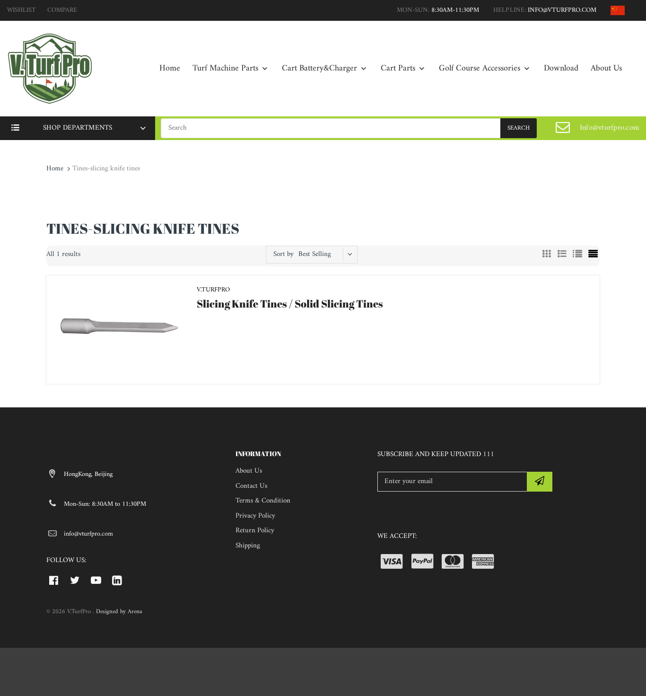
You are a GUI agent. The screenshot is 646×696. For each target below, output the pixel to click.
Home (54, 168)
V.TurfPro (213, 290)
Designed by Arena (119, 611)
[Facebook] (53, 580)
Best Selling (314, 254)
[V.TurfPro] (49, 68)
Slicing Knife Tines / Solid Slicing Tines (290, 303)
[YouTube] (96, 580)
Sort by (283, 254)
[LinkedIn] (117, 580)
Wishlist (21, 10)
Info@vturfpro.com (609, 127)
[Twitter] (75, 580)
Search (518, 128)
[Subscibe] (539, 482)
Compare (62, 10)
